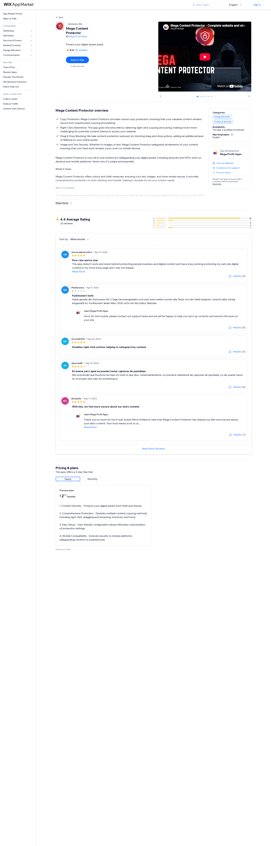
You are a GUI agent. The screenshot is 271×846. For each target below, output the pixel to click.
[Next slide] (249, 96)
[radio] (68, 479)
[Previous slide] (160, 96)
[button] (232, 134)
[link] (18, 13)
